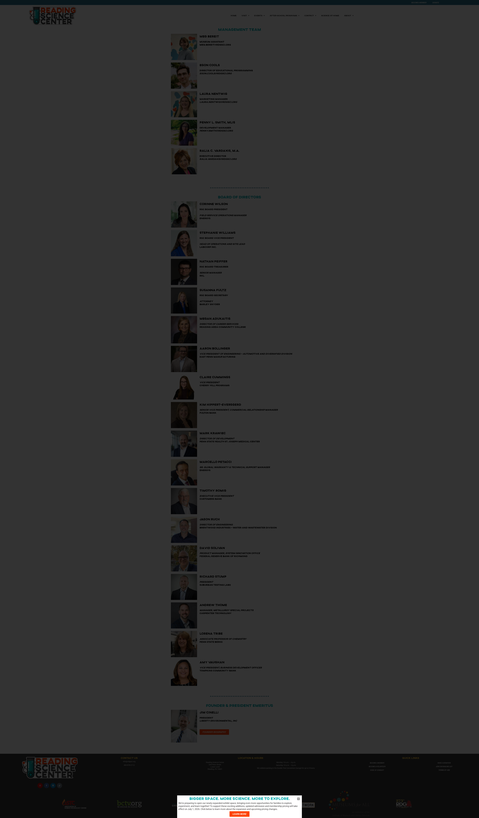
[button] (298, 799)
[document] (239, 409)
